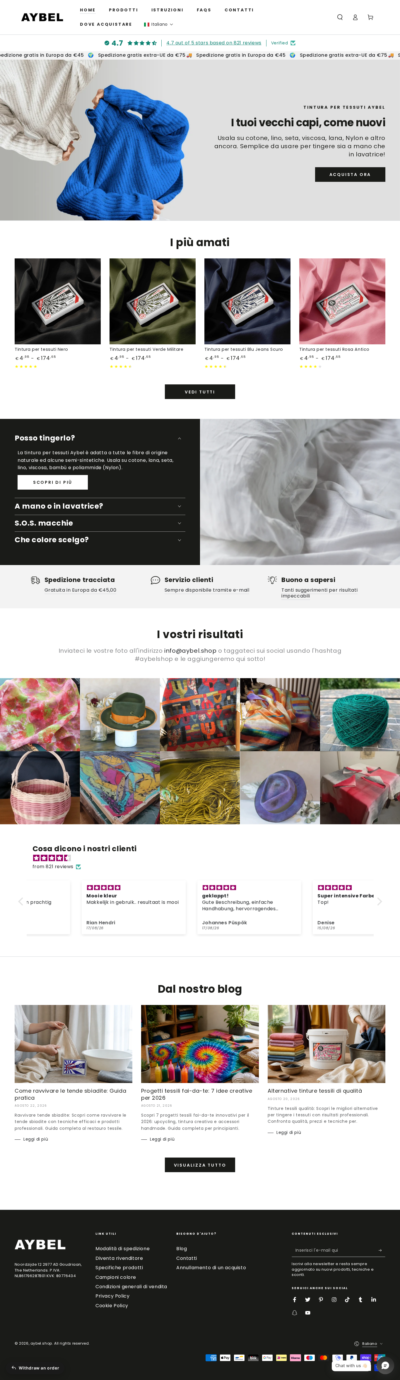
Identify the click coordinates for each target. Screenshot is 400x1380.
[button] (158, 24)
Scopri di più (52, 482)
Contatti (186, 1258)
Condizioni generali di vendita (131, 1286)
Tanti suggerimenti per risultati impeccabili (319, 593)
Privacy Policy (112, 1296)
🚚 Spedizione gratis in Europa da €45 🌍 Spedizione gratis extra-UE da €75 (279, 55)
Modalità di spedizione (122, 1248)
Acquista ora (350, 174)
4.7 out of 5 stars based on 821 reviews (213, 42)
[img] (203, 858)
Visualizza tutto (200, 1165)
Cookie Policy (111, 1305)
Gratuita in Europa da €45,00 (81, 590)
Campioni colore (115, 1277)
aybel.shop (41, 1343)
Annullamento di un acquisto (211, 1267)
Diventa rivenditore (119, 1258)
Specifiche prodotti (119, 1267)
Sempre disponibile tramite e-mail (207, 590)
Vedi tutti (200, 392)
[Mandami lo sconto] (382, 1250)
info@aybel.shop (190, 651)
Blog (181, 1248)
